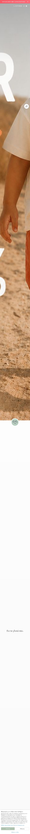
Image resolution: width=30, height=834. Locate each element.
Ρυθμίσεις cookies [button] (15, 832)
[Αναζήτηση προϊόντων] (26, 106)
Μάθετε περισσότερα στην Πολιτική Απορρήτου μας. (12, 825)
